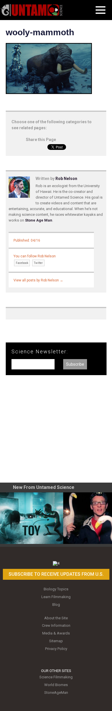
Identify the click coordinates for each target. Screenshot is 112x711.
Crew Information (56, 625)
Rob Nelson (66, 178)
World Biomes (56, 685)
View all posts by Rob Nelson (38, 280)
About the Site (56, 618)
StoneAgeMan (56, 692)
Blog (56, 604)
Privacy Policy (56, 649)
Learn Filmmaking (56, 597)
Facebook (22, 263)
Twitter (38, 263)
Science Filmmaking (56, 677)
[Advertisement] (56, 431)
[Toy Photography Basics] (31, 518)
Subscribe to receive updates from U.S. (56, 574)
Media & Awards (56, 633)
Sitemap (56, 641)
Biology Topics (56, 589)
